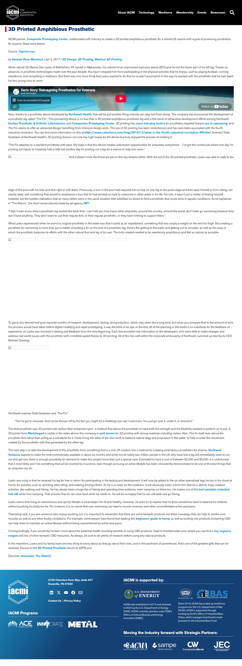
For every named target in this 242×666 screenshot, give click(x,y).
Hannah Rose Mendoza (27, 59)
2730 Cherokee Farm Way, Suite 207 (70, 580)
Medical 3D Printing (108, 59)
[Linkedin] (51, 592)
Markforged (36, 433)
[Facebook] (73, 592)
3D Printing (85, 59)
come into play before (150, 123)
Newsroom (218, 13)
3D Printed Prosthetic (52, 548)
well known (107, 433)
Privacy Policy (72, 601)
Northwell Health (80, 114)
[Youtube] (66, 592)
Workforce (165, 13)
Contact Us (54, 601)
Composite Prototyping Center (47, 39)
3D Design (69, 59)
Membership (184, 13)
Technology (146, 13)
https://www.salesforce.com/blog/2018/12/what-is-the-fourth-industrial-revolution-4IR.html (147, 132)
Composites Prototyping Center (93, 123)
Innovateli (27, 556)
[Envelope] (80, 592)
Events (202, 13)
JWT (86, 203)
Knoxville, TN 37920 (60, 584)
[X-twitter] (58, 592)
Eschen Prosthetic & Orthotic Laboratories (36, 123)
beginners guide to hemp (153, 519)
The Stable (42, 556)
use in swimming (216, 123)
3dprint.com (26, 51)
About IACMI (126, 13)
